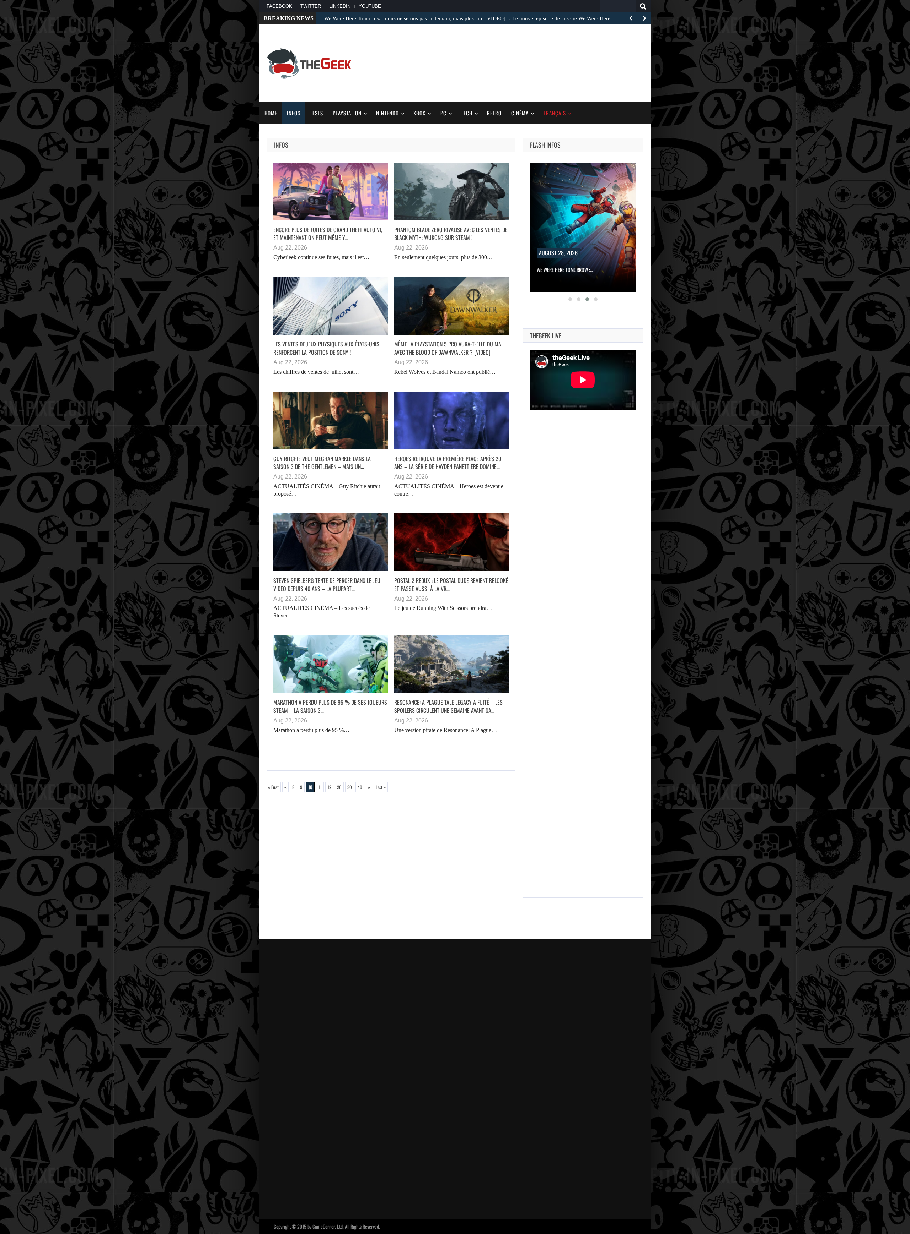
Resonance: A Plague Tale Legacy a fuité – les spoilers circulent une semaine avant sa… (448, 706)
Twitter (310, 6)
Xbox (419, 113)
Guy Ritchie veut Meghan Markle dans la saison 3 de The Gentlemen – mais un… (322, 462)
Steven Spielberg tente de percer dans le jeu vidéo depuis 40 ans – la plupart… (326, 584)
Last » (381, 787)
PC (443, 113)
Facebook (279, 6)
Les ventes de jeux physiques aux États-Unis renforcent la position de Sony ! (326, 348)
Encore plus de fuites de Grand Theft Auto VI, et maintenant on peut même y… (327, 233)
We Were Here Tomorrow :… (565, 269)
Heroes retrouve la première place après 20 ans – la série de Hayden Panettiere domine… (447, 462)
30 (349, 787)
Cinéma (520, 113)
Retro (494, 113)
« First (273, 787)
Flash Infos (545, 144)
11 (320, 787)
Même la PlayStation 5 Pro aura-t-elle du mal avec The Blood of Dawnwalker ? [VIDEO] (448, 348)
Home (270, 113)
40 (360, 787)
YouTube (370, 6)
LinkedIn (339, 6)
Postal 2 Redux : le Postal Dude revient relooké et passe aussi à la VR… (451, 584)
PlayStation (347, 113)
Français (555, 113)
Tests (316, 113)
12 (329, 787)
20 (339, 787)
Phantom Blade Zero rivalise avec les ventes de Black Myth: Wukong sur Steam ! (451, 233)
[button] (570, 299)
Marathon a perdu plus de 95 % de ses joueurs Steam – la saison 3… (330, 706)
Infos (293, 113)
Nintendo (387, 113)
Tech (466, 113)
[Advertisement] (606, 62)
